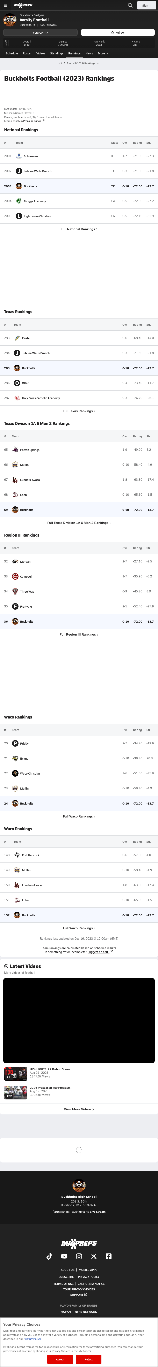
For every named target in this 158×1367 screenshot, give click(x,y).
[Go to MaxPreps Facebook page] (108, 1256)
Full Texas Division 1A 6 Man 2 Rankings (77, 522)
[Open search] (130, 5)
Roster (27, 53)
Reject (89, 1359)
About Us (67, 1270)
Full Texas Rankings (78, 410)
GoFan (66, 1312)
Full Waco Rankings (78, 816)
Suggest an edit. (98, 952)
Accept (60, 1359)
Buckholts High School (79, 1196)
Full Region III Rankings (78, 634)
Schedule (12, 53)
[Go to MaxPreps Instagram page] (79, 1256)
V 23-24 (38, 32)
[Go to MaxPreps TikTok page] (49, 1256)
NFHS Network (86, 1312)
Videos (40, 53)
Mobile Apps (88, 1270)
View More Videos (78, 1109)
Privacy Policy (88, 1277)
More (101, 53)
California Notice (91, 1284)
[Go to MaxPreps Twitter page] (94, 1256)
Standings (56, 53)
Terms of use (63, 1284)
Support (76, 1294)
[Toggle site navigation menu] (5, 5)
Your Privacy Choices (79, 1289)
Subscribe (66, 1277)
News (89, 53)
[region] (79, 1342)
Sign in (146, 5)
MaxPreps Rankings (29, 121)
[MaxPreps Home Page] (60, 63)
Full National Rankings (78, 228)
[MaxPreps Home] (23, 5)
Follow (120, 32)
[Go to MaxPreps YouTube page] (64, 1256)
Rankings (74, 53)
